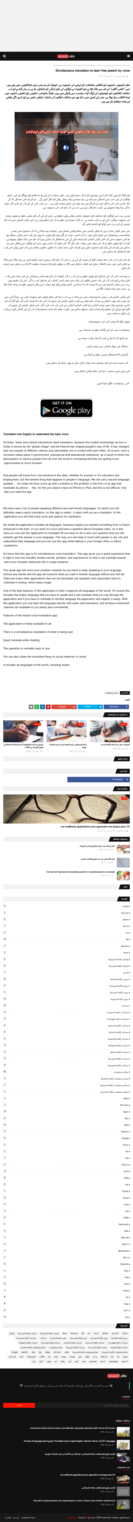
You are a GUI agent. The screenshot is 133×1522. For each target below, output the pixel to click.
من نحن (16, 1518)
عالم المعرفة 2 (120, 76)
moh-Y (66, 1244)
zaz (66, 1317)
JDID (66, 1178)
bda (66, 1125)
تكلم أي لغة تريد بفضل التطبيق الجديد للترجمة (97, 846)
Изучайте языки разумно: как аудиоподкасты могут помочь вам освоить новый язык (74, 1501)
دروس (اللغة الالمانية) (66, 979)
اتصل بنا (8, 1518)
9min (66, 952)
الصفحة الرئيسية (123, 65)
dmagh (66, 1138)
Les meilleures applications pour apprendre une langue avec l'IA (95, 826)
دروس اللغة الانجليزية (66, 999)
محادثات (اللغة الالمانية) (66, 1032)
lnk (66, 1211)
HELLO (66, 1164)
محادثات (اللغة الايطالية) (66, 1045)
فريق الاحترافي (72, 1518)
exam (66, 1145)
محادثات (66, 1005)
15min (66, 906)
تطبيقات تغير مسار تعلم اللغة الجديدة (115, 745)
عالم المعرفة (106, 1518)
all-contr (66, 1105)
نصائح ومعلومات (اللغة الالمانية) (66, 1078)
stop (66, 1304)
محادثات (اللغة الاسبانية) (66, 1025)
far (66, 1151)
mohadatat (66, 1251)
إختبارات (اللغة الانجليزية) (66, 959)
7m (66, 932)
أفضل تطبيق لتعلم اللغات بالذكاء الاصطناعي (98, 1488)
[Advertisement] (66, 25)
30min (66, 919)
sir (66, 1297)
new (66, 1270)
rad (66, 1284)
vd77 (66, 1310)
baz (66, 1118)
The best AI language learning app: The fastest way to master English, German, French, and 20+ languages (69, 1441)
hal (66, 1158)
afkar (66, 1098)
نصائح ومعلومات (108, 65)
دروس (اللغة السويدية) (66, 986)
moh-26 (66, 1237)
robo (66, 1290)
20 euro (66, 913)
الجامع (66, 972)
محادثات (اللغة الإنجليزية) (66, 1039)
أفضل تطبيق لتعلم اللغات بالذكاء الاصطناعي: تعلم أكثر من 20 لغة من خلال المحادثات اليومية (80, 1454)
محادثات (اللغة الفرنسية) (66, 1058)
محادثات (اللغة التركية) (66, 1052)
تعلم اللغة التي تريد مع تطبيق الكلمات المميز (98, 859)
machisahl (66, 1224)
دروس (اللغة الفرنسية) (66, 992)
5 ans (66, 926)
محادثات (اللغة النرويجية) (66, 1065)
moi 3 (66, 1257)
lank (66, 1204)
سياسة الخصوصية (28, 1518)
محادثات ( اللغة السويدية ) (66, 1012)
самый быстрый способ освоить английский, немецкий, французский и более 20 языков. (72, 1428)
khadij (66, 1191)
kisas (66, 1198)
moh (66, 1231)
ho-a (66, 1171)
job (66, 1184)
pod (66, 1277)
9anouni (66, 946)
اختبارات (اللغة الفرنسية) (66, 966)
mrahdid (66, 1264)
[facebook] (98, 779)
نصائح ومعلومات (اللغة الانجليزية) (66, 1085)
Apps (66, 1111)
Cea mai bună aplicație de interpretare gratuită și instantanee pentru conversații (80, 872)
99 (66, 939)
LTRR (66, 1217)
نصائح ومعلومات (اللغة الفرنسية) (66, 1092)
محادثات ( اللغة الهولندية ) (66, 1019)
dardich (66, 1131)
